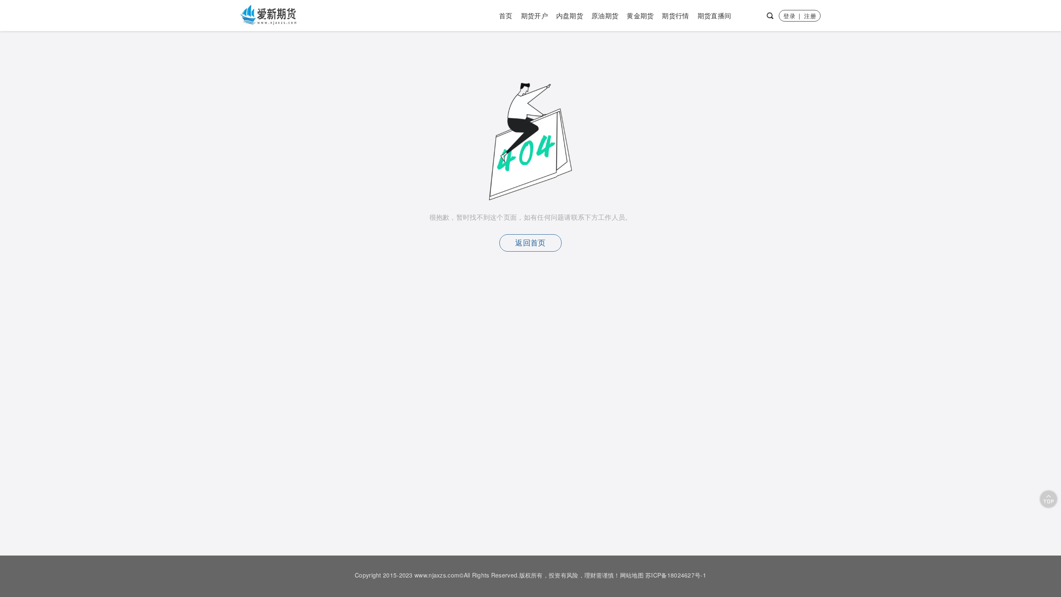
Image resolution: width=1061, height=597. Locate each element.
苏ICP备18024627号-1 (675, 575)
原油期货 (604, 15)
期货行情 (675, 15)
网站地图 (632, 575)
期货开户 (534, 15)
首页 (506, 15)
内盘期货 (569, 15)
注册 (810, 16)
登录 (789, 16)
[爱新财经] (269, 14)
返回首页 (530, 243)
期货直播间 (715, 15)
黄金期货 (640, 15)
